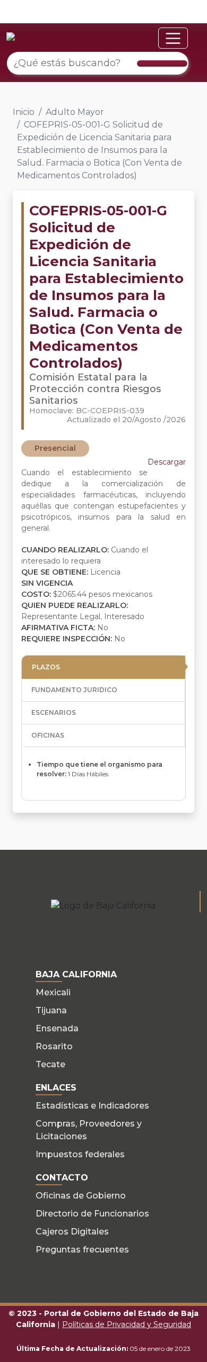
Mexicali (53, 992)
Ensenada (57, 1028)
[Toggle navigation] (173, 38)
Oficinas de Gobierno (81, 1196)
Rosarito (54, 1046)
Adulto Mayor (75, 112)
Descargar (167, 462)
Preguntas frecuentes (82, 1250)
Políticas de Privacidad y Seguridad (126, 1324)
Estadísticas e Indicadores (92, 1106)
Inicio (23, 112)
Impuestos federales (80, 1154)
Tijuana (51, 1010)
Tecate (50, 1064)
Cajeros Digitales (72, 1232)
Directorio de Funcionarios (92, 1214)
